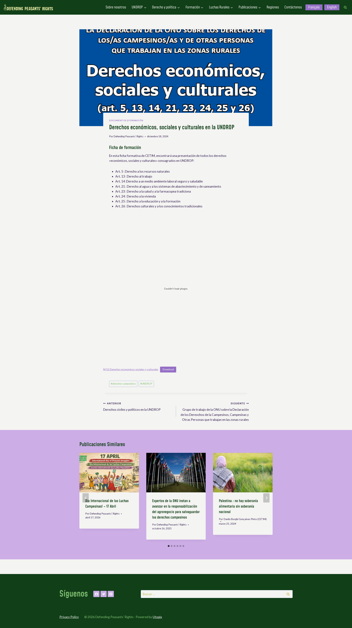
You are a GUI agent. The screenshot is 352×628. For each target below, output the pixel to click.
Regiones (273, 7)
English (332, 7)
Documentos (117, 120)
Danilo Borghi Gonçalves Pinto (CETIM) (245, 519)
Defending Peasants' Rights (128, 136)
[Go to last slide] (85, 498)
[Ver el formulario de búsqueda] (345, 7)
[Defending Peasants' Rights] (28, 7)
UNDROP (146, 383)
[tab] (169, 546)
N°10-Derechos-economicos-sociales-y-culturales (130, 369)
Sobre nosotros (116, 7)
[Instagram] (111, 594)
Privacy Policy (69, 617)
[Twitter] (103, 594)
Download (168, 369)
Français (314, 7)
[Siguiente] (266, 498)
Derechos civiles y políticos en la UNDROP (132, 407)
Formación (135, 120)
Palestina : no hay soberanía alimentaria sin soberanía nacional (238, 506)
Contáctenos (293, 7)
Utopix (157, 617)
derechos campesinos (123, 383)
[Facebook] (96, 594)
